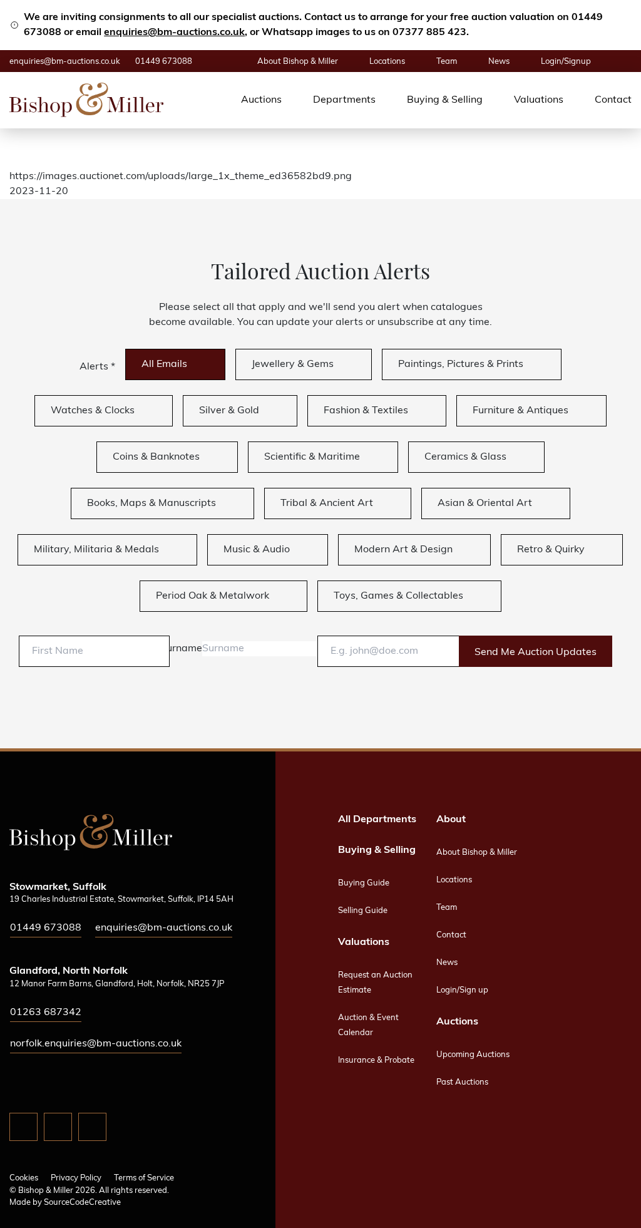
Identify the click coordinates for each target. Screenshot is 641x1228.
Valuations (538, 100)
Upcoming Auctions (473, 1055)
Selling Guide (362, 911)
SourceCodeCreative (82, 1203)
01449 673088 (163, 62)
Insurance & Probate (376, 1060)
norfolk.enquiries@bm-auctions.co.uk (96, 1044)
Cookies (23, 1178)
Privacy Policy (76, 1178)
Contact (613, 100)
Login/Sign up (462, 990)
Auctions (261, 100)
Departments (344, 100)
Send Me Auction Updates (535, 653)
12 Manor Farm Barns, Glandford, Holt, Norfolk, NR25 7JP (116, 984)
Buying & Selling (445, 100)
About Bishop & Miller (297, 62)
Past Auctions (462, 1082)
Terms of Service (144, 1178)
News (499, 62)
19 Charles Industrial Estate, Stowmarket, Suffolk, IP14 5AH (121, 899)
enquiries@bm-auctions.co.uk (174, 33)
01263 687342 (45, 1013)
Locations (387, 62)
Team (446, 62)
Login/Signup (566, 62)
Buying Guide (363, 883)
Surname (181, 649)
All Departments (377, 820)
